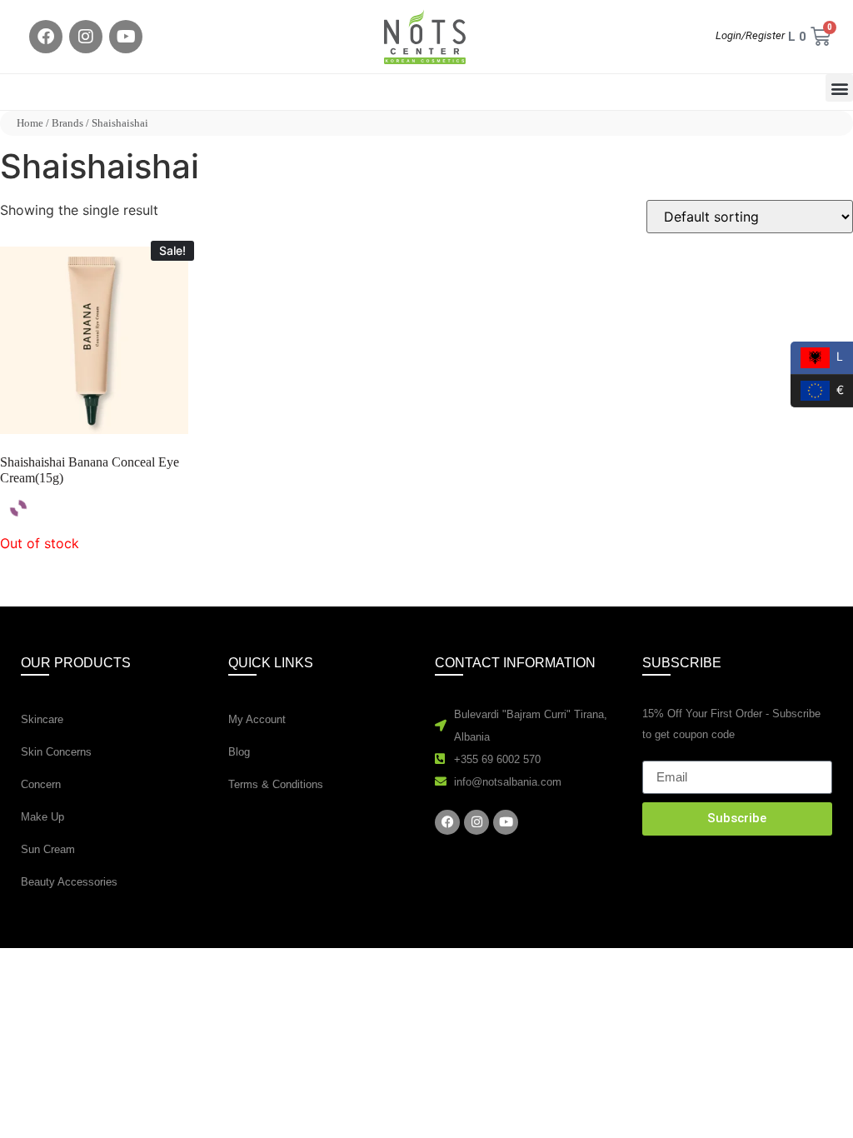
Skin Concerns (56, 752)
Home (30, 123)
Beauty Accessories (69, 882)
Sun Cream (48, 849)
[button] (839, 88)
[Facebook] (45, 36)
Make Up (42, 817)
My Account (257, 719)
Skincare (42, 719)
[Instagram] (85, 36)
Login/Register (750, 35)
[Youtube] (125, 36)
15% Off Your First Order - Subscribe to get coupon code (731, 724)
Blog (239, 752)
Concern (41, 784)
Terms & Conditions (275, 784)
